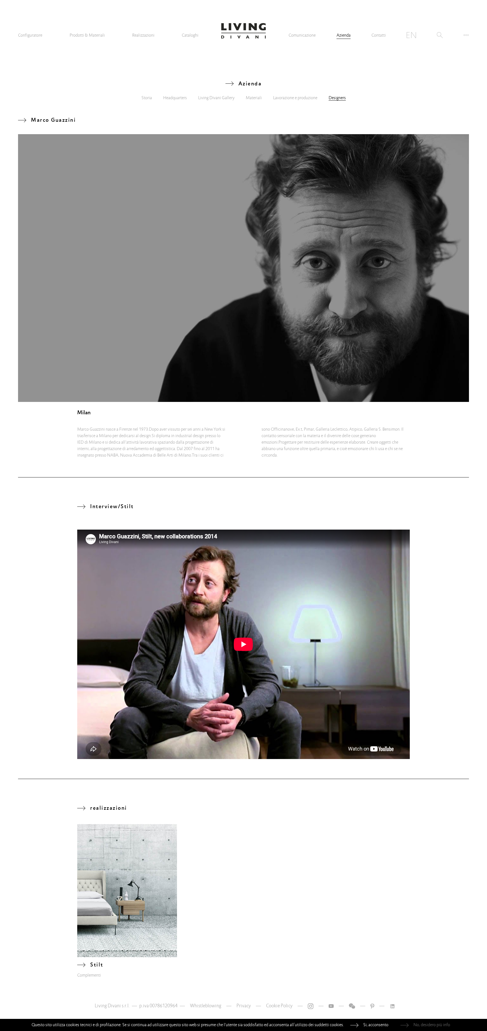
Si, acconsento (375, 1024)
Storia (146, 97)
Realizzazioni (143, 35)
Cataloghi (190, 35)
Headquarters (175, 97)
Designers (337, 97)
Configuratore (30, 35)
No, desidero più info (431, 1024)
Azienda (344, 35)
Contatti (378, 35)
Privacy (243, 1006)
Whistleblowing (205, 1006)
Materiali (254, 97)
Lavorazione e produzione (295, 97)
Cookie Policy (279, 1006)
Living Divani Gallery (216, 97)
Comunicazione (302, 35)
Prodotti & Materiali (87, 35)
